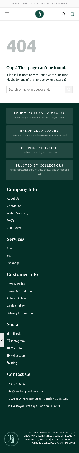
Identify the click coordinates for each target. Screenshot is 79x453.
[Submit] (69, 89)
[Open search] (63, 14)
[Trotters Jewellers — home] (39, 14)
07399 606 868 (16, 384)
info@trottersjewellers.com (25, 391)
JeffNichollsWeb (66, 443)
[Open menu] (7, 14)
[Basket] (72, 14)
